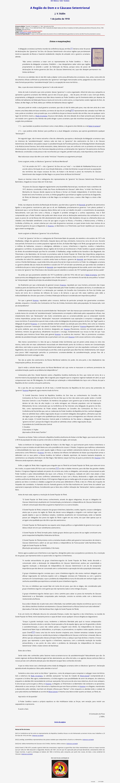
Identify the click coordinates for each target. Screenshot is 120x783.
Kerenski (82, 205)
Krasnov (51, 226)
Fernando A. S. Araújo (25, 32)
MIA (52, 0)
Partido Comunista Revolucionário (32, 31)
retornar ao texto (37, 735)
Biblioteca (56, 0)
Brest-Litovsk (84, 676)
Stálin (61, 0)
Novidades (66, 0)
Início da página (60, 722)
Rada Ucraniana (41, 116)
